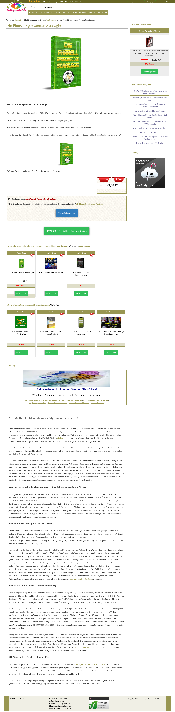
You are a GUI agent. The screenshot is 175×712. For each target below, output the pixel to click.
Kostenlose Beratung (79, 12)
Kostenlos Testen (35, 12)
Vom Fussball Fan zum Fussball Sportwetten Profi (51, 332)
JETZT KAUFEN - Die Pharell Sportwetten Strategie (67, 231)
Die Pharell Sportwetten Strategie (89, 203)
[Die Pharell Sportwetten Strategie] (67, 154)
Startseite (18, 20)
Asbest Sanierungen (56, 701)
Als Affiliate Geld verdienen (72, 400)
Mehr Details (21, 293)
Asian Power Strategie (84, 647)
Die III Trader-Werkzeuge (149, 132)
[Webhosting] (99, 708)
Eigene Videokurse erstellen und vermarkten (149, 128)
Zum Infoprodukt (149, 71)
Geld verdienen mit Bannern (79, 403)
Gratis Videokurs (62, 12)
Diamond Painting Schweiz (59, 703)
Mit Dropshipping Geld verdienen (95, 400)
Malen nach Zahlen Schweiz (60, 706)
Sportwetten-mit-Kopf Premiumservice (81, 273)
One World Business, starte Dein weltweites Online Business (150, 92)
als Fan (52, 438)
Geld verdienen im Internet (57, 403)
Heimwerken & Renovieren (59, 698)
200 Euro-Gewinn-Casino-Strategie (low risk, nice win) (111, 332)
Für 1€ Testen (49, 12)
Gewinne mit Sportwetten (81, 578)
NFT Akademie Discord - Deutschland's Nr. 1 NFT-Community (150, 122)
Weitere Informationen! (66, 213)
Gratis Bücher (102, 12)
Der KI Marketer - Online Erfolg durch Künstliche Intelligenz (150, 105)
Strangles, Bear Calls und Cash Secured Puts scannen (150, 98)
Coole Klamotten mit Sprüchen (60, 708)
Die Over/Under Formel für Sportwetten (21, 332)
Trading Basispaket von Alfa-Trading (150, 143)
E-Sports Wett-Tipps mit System (51, 272)
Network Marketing (98, 403)
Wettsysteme (51, 20)
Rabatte (92, 12)
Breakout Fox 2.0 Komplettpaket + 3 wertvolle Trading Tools (150, 137)
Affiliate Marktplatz (47, 7)
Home (33, 7)
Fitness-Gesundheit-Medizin (149, 31)
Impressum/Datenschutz (19, 698)
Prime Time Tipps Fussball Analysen (81, 332)
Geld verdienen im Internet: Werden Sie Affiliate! (42, 400)
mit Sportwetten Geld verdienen (90, 664)
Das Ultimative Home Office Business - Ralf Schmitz (150, 116)
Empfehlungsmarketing (37, 403)
